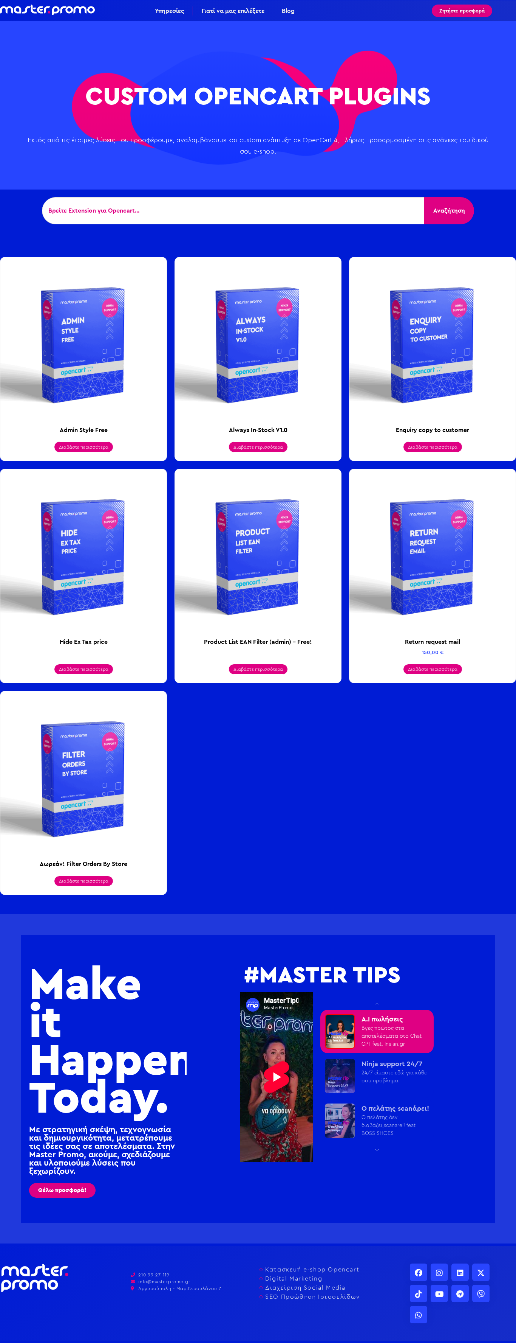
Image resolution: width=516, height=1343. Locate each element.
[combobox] (233, 210)
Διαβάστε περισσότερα (83, 447)
